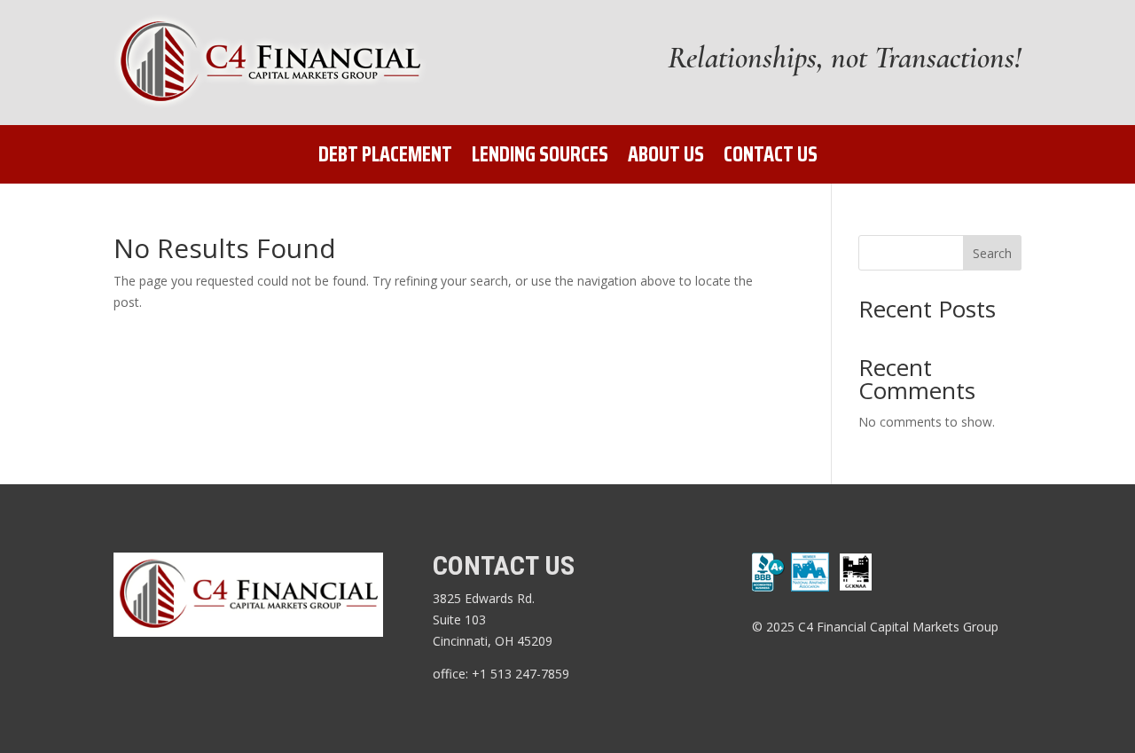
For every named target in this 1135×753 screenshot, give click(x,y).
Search (992, 253)
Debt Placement (385, 158)
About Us (666, 158)
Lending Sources (540, 158)
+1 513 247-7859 (522, 673)
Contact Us (771, 158)
